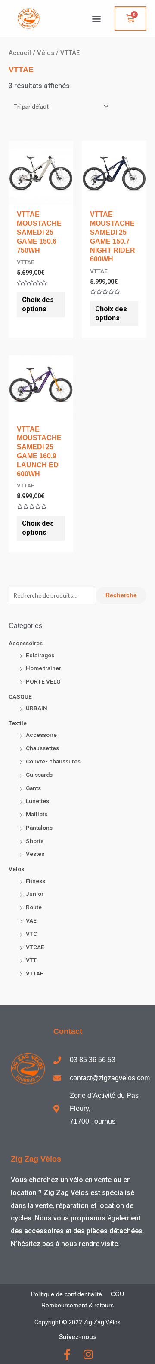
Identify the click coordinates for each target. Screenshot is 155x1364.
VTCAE (35, 947)
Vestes (35, 853)
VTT (31, 959)
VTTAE (34, 973)
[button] (96, 19)
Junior (34, 893)
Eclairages (40, 655)
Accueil (20, 53)
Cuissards (39, 774)
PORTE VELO (43, 681)
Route (34, 907)
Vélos (16, 868)
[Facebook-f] (67, 1354)
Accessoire (41, 734)
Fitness (35, 880)
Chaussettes (42, 748)
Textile (18, 723)
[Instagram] (88, 1354)
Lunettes (37, 800)
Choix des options (38, 304)
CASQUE (20, 696)
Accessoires (26, 643)
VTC (31, 933)
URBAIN (36, 708)
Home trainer (43, 668)
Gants (33, 788)
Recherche (121, 595)
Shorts (34, 840)
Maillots (36, 814)
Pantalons (39, 827)
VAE (31, 920)
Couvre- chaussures (53, 761)
